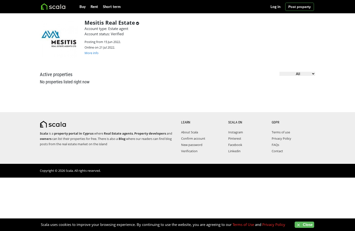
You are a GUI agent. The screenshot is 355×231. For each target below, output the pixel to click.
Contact (277, 151)
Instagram (235, 132)
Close (307, 225)
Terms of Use (243, 224)
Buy (82, 7)
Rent (94, 7)
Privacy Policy (281, 138)
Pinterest (234, 138)
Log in (275, 7)
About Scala (189, 132)
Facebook (235, 145)
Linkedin (234, 151)
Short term (112, 7)
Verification (189, 151)
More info (92, 53)
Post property (299, 7)
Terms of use (281, 132)
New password (191, 145)
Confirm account (193, 138)
